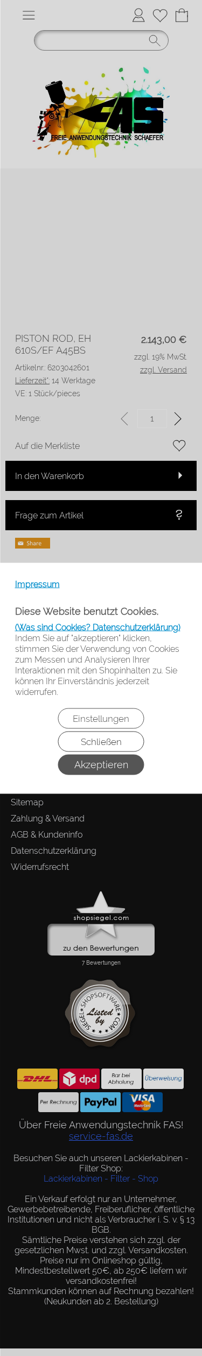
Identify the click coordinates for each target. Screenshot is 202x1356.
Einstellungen (101, 718)
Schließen (101, 741)
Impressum (37, 584)
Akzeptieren (101, 764)
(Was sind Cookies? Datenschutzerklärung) (97, 627)
